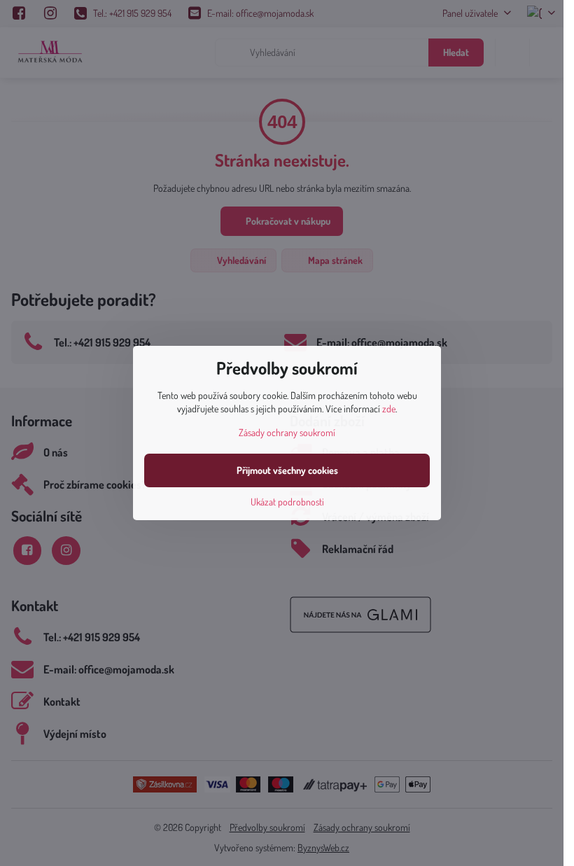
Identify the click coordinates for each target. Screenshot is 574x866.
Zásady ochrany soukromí (287, 432)
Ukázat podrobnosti (287, 502)
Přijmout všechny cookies (287, 470)
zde (389, 408)
